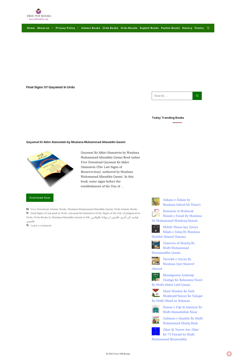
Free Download (40, 209)
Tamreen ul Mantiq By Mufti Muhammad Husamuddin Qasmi (173, 248)
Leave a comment (41, 225)
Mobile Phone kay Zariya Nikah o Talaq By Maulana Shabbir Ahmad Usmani (176, 232)
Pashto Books (170, 27)
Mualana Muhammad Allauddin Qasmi (90, 209)
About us (43, 27)
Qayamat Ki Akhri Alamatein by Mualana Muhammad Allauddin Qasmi (75, 142)
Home (31, 27)
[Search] (197, 96)
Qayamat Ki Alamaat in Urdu (84, 213)
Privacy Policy (65, 27)
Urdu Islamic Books (125, 209)
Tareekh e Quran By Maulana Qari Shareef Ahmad (173, 264)
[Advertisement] (151, 14)
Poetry (199, 27)
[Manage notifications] (229, 353)
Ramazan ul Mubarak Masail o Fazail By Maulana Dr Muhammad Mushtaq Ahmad (177, 216)
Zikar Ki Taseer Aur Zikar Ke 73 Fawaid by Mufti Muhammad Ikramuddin (175, 334)
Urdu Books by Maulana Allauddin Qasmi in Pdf (61, 217)
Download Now (39, 197)
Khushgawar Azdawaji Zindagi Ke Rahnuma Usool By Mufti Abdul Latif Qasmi (177, 280)
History (187, 27)
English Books (149, 27)
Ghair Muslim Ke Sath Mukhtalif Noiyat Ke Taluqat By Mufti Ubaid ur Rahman (177, 296)
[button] (208, 28)
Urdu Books (110, 27)
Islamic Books (90, 27)
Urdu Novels (129, 27)
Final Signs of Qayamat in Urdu (49, 213)
